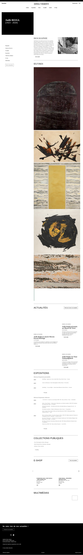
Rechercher (75, 3)
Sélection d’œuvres (8, 48)
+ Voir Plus (37, 449)
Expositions (7, 53)
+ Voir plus (45, 392)
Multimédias (7, 60)
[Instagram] (3, 535)
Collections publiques (9, 55)
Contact (42, 552)
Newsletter (4, 3)
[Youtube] (8, 535)
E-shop (6, 58)
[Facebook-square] (6, 535)
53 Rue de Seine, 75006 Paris (9, 541)
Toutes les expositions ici (42, 0)
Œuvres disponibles (9, 65)
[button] (80, 3)
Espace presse (78, 552)
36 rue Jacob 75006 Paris (8, 540)
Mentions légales (6, 552)
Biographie (7, 45)
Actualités (7, 50)
